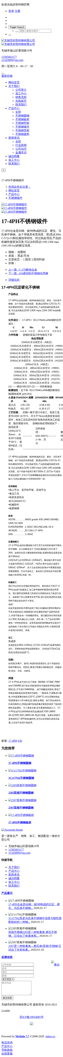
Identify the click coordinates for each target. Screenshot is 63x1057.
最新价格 (7, 75)
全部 (18, 111)
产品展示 (7, 893)
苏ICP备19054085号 (32, 1017)
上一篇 (22, 269)
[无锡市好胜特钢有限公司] (31, 42)
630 (20, 740)
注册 (17, 10)
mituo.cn (50, 1036)
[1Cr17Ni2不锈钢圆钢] (22, 770)
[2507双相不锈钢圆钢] (22, 800)
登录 (11, 10)
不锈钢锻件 (15, 197)
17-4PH (12, 740)
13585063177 (9, 56)
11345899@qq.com (12, 60)
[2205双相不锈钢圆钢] (22, 785)
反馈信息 (7, 957)
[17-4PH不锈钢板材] (21, 814)
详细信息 (14, 279)
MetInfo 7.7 (22, 1036)
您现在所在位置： (19, 186)
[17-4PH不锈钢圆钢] (21, 755)
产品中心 (14, 194)
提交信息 (7, 998)
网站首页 (14, 82)
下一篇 (28, 273)
